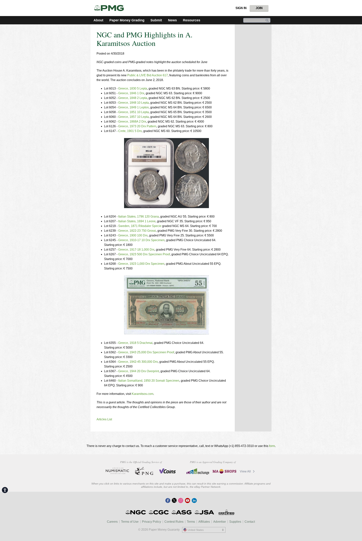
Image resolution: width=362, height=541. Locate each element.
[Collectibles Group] (226, 512)
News (172, 20)
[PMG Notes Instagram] (180, 501)
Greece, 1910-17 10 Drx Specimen (141, 240)
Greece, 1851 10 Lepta (133, 112)
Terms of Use (130, 521)
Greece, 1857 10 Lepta (133, 116)
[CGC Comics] (159, 512)
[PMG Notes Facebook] (168, 501)
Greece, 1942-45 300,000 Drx (138, 361)
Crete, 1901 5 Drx (130, 131)
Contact (250, 521)
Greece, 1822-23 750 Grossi (137, 230)
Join (259, 8)
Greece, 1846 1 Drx (131, 93)
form (272, 446)
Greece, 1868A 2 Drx (132, 121)
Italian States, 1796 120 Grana (138, 216)
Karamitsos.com (142, 393)
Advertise (219, 521)
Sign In (241, 8)
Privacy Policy (151, 521)
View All (246, 471)
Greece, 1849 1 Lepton (133, 107)
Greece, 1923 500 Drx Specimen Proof (144, 254)
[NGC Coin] (136, 512)
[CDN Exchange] (197, 471)
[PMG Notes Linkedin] (194, 501)
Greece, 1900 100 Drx (133, 235)
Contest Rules (173, 521)
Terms (191, 521)
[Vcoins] (167, 471)
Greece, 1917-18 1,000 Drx (136, 249)
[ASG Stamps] (182, 512)
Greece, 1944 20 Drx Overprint (138, 371)
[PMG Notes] (111, 8)
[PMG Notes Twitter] (174, 501)
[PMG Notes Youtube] (187, 501)
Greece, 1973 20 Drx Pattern (137, 126)
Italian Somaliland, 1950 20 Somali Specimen (148, 380)
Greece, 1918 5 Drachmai (135, 342)
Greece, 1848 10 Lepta (133, 102)
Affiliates (204, 521)
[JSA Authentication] (204, 512)
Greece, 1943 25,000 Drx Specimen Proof (146, 352)
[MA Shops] (224, 471)
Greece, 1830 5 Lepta (132, 88)
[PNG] (144, 471)
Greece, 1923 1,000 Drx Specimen (141, 263)
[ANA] (117, 471)
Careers (112, 521)
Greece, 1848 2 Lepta (132, 98)
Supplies (235, 521)
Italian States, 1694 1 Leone (137, 221)
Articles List (104, 419)
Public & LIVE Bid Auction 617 (147, 75)
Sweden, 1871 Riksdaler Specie (139, 226)
